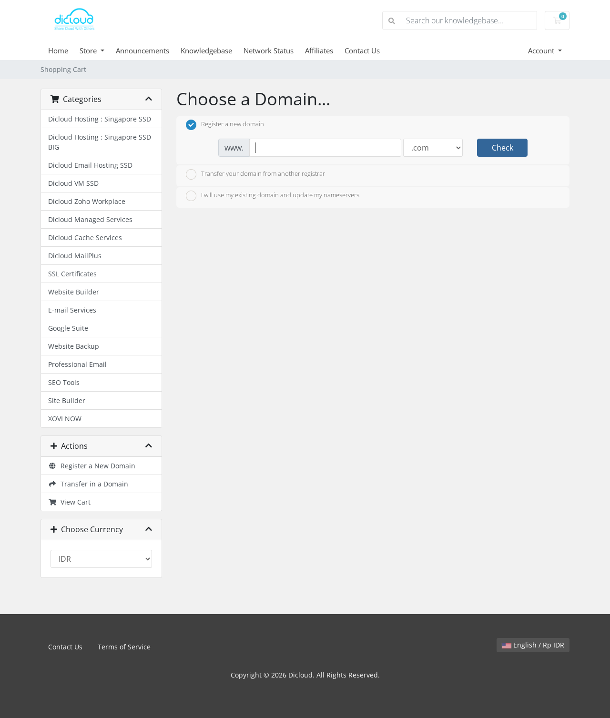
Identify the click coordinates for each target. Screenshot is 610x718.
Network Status (269, 50)
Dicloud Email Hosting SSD (90, 165)
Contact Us (362, 50)
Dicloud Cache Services (85, 237)
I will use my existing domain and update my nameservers (280, 195)
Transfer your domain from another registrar (263, 173)
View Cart (74, 501)
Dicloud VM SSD (73, 183)
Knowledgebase (206, 50)
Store (89, 50)
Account (542, 50)
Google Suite (68, 328)
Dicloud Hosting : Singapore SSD (99, 118)
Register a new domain (232, 124)
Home (58, 50)
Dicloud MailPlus (75, 255)
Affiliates (319, 50)
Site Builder (66, 400)
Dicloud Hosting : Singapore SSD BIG (99, 142)
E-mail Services (72, 309)
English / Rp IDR (537, 644)
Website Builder (73, 291)
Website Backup (73, 346)
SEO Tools (64, 382)
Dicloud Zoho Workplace (86, 201)
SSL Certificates (72, 273)
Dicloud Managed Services (90, 219)
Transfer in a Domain (92, 483)
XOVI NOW (64, 418)
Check (502, 147)
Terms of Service (124, 646)
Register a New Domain (96, 465)
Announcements (142, 50)
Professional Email (77, 364)
